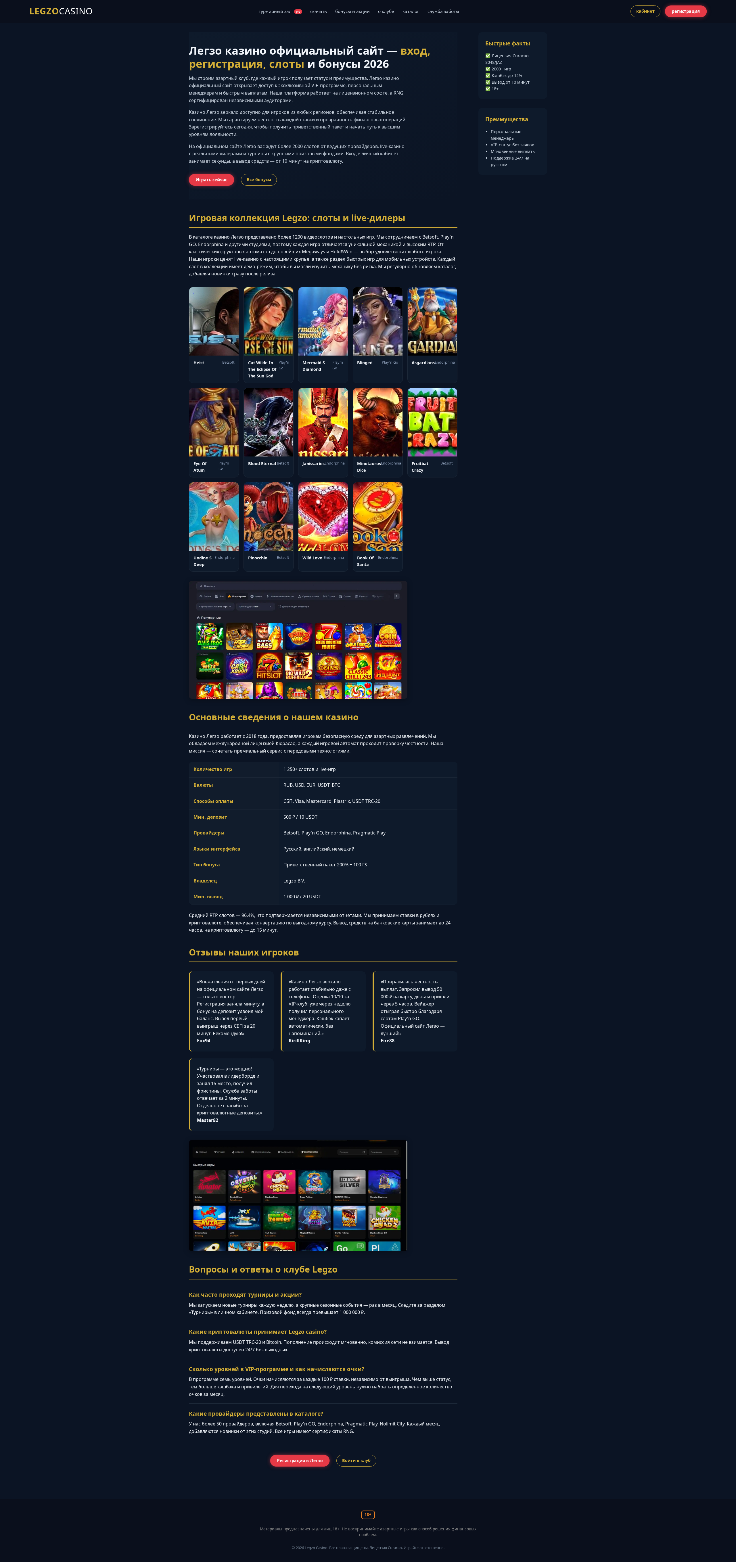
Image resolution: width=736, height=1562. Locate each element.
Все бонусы (259, 179)
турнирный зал (279, 11)
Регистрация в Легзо (300, 1460)
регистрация (686, 11)
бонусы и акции (352, 11)
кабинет (645, 11)
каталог (410, 11)
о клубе (386, 11)
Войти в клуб (356, 1460)
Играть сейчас (212, 180)
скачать (318, 11)
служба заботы (443, 11)
